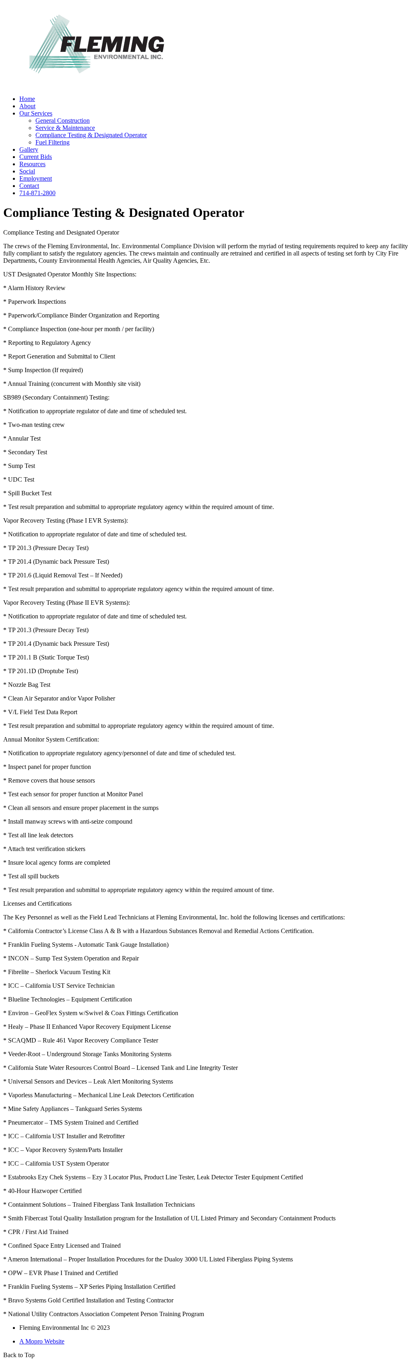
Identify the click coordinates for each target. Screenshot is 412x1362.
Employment (35, 178)
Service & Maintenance (65, 127)
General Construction (62, 120)
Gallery (28, 149)
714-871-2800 (37, 193)
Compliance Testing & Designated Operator (91, 135)
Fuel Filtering (52, 142)
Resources (32, 164)
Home (27, 98)
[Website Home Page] (96, 86)
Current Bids (35, 156)
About (27, 106)
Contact (29, 185)
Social (27, 171)
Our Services (35, 113)
